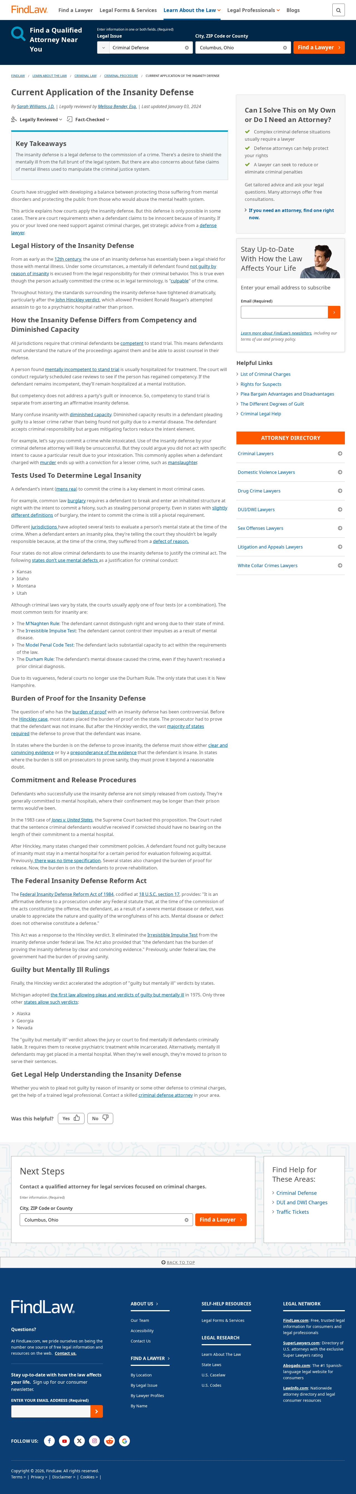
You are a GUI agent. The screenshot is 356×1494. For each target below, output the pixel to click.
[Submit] (334, 312)
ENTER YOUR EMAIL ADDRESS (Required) (50, 1400)
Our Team (140, 1320)
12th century (68, 259)
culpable (180, 281)
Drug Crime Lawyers (259, 491)
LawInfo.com (295, 1388)
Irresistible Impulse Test (51, 631)
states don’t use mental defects (65, 560)
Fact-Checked (90, 119)
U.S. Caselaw (213, 1375)
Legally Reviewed (39, 119)
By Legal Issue (144, 1385)
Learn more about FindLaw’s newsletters (276, 333)
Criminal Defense (296, 1193)
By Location (141, 1375)
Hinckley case (33, 719)
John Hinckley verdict (78, 300)
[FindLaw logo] (31, 9)
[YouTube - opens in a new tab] (64, 1440)
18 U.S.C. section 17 (159, 894)
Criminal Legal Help (261, 414)
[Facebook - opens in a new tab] (49, 1440)
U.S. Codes (211, 1385)
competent (132, 343)
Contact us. (65, 1353)
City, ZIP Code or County (221, 36)
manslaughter (182, 462)
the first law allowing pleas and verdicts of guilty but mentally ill (117, 995)
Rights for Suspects (261, 384)
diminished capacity (90, 414)
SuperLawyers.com (301, 1343)
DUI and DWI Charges (302, 1202)
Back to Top (181, 1262)
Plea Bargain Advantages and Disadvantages (287, 394)
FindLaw (18, 76)
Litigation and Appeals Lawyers (270, 547)
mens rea (66, 489)
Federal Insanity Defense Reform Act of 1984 (66, 894)
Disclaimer (62, 1477)
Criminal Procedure (121, 76)
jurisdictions (44, 527)
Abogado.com (296, 1365)
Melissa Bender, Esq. (117, 106)
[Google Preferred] (124, 1440)
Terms (17, 1477)
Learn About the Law (221, 1354)
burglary (77, 501)
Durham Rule (39, 659)
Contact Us (141, 1341)
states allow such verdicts (51, 1002)
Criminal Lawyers (256, 453)
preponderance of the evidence (103, 752)
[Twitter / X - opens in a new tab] (79, 1440)
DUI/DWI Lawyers (256, 509)
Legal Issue (109, 36)
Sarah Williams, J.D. (36, 106)
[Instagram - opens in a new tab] (94, 1440)
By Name (139, 1405)
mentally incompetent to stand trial (82, 369)
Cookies (87, 1477)
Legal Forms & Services (223, 1320)
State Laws (211, 1364)
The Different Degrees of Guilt (272, 404)
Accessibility (142, 1330)
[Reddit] (109, 1440)
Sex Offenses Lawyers (260, 528)
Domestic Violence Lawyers (266, 472)
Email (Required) (257, 301)
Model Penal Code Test (49, 645)
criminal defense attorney (166, 1095)
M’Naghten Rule (42, 623)
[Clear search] (187, 47)
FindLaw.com (295, 1320)
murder (48, 462)
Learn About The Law (50, 76)
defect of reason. (171, 541)
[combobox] (145, 47)
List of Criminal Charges (266, 374)
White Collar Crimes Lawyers (268, 565)
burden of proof (89, 712)
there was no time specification (67, 860)
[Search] (338, 10)
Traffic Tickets (292, 1211)
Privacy (37, 1477)
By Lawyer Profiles (147, 1395)
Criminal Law (86, 76)
